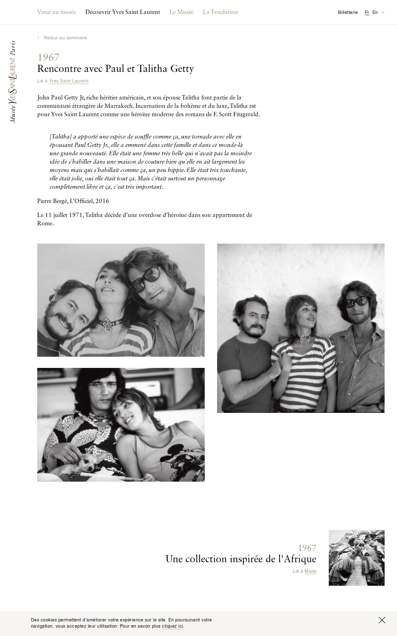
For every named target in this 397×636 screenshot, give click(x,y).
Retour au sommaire (65, 38)
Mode (310, 571)
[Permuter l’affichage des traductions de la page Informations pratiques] (383, 12)
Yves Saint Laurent (69, 81)
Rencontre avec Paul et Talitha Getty (115, 63)
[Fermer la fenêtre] (382, 620)
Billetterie (348, 13)
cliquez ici (172, 626)
